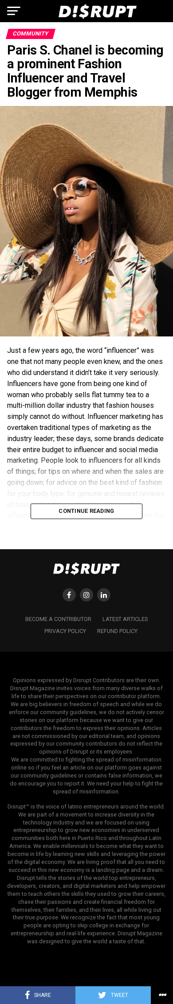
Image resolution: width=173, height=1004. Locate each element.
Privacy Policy (65, 631)
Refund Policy (117, 631)
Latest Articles (125, 619)
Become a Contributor (58, 619)
